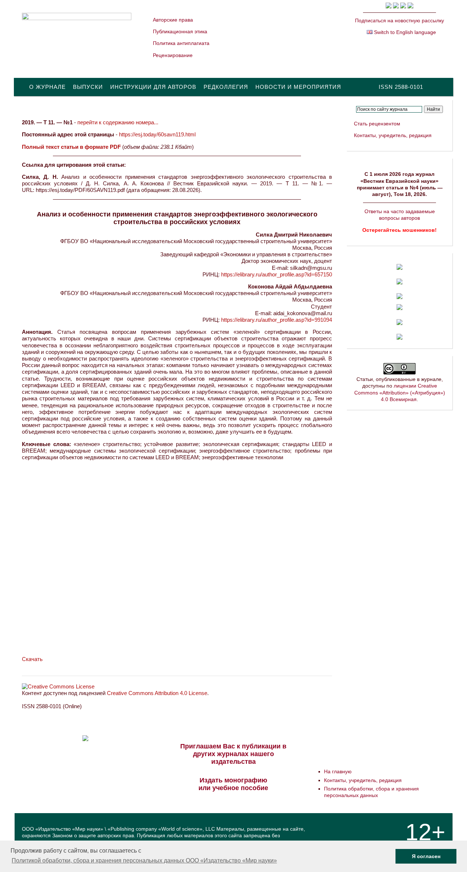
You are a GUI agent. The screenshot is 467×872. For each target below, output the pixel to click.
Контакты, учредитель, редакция (393, 135)
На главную (338, 771)
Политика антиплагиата (181, 43)
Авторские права (173, 20)
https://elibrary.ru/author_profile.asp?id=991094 (276, 320)
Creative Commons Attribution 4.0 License (157, 693)
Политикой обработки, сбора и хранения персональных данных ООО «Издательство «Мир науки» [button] (144, 860)
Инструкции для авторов (153, 87)
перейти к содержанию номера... (117, 122)
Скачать (32, 659)
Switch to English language (404, 32)
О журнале (47, 87)
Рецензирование (173, 55)
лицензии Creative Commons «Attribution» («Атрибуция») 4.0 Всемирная (399, 392)
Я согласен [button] (426, 856)
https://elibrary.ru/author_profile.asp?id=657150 (276, 274)
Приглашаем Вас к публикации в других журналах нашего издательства (233, 754)
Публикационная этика (180, 31)
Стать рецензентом (377, 124)
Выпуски (88, 87)
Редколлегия (226, 87)
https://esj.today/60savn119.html (157, 134)
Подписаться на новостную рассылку (399, 20)
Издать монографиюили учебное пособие (233, 784)
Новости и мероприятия (298, 87)
